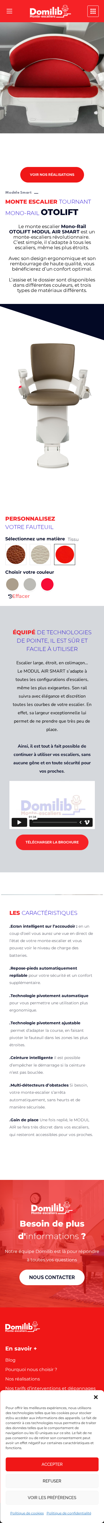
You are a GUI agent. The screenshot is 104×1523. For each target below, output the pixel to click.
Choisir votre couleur (29, 572)
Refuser (52, 1481)
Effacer (21, 596)
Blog (10, 1360)
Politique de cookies (27, 1513)
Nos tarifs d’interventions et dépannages (50, 1388)
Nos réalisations (22, 1379)
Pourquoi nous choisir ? (31, 1369)
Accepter (52, 1464)
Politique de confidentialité (69, 1513)
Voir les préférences (52, 1497)
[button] (95, 1397)
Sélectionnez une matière (35, 539)
